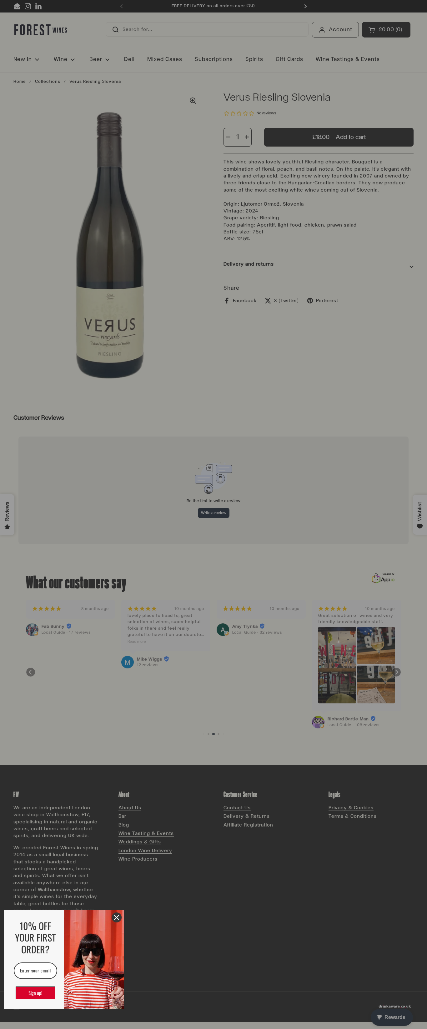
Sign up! (35, 992)
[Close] (116, 917)
